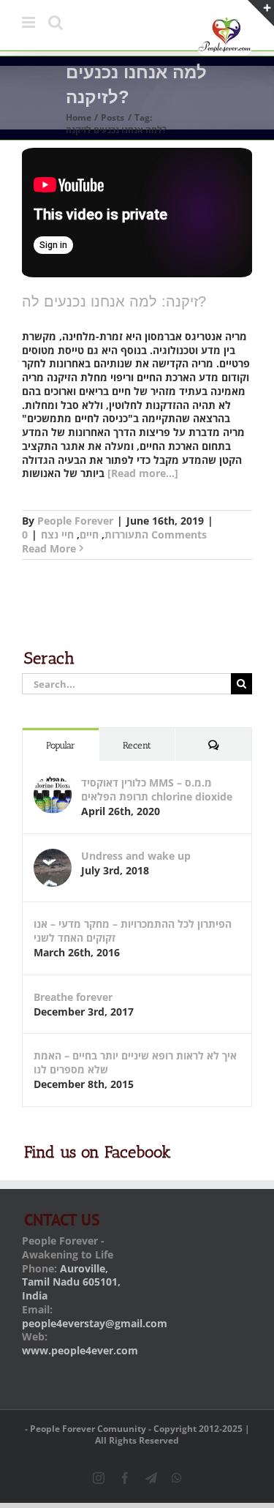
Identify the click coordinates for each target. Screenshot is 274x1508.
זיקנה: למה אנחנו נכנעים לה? (114, 301)
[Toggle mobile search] (55, 22)
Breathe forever (73, 997)
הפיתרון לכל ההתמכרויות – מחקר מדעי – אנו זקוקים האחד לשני (133, 931)
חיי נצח (57, 534)
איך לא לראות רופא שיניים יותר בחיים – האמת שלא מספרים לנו (135, 1062)
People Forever (75, 521)
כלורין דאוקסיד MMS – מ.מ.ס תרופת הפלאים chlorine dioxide (156, 789)
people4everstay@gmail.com (94, 1323)
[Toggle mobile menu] (29, 22)
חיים (89, 534)
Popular (60, 745)
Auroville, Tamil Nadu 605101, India (71, 1282)
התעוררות (126, 534)
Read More (49, 548)
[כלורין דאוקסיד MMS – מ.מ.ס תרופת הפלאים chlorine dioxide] (53, 782)
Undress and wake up (136, 856)
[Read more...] (142, 473)
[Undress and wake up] (53, 856)
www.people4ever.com (80, 1350)
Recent (137, 745)
